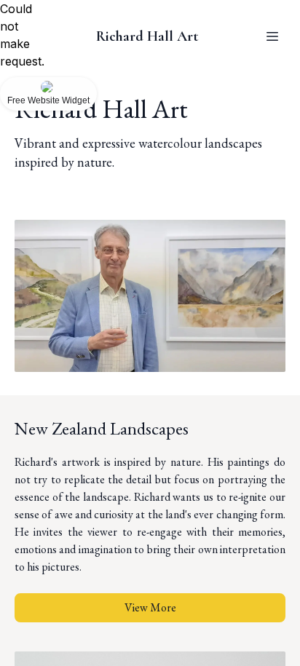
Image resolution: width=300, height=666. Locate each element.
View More (150, 607)
